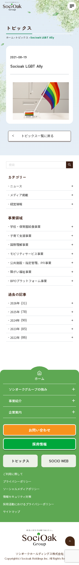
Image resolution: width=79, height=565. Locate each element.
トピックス (20, 460)
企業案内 (15, 412)
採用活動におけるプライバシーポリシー (28, 504)
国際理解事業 (19, 244)
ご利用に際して (13, 474)
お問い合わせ (39, 430)
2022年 (15, 337)
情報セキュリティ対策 (17, 497)
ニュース (16, 186)
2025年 (15, 312)
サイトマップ (11, 512)
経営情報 (16, 204)
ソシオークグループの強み (28, 389)
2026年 (15, 303)
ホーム (39, 378)
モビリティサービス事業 (26, 254)
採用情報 (39, 444)
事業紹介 (15, 401)
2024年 (15, 320)
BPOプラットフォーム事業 (28, 281)
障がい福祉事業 (20, 272)
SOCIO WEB (58, 460)
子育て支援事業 (20, 235)
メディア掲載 (19, 195)
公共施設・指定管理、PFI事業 (30, 263)
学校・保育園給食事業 (25, 226)
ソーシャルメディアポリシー (21, 489)
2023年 (15, 329)
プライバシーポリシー (17, 481)
